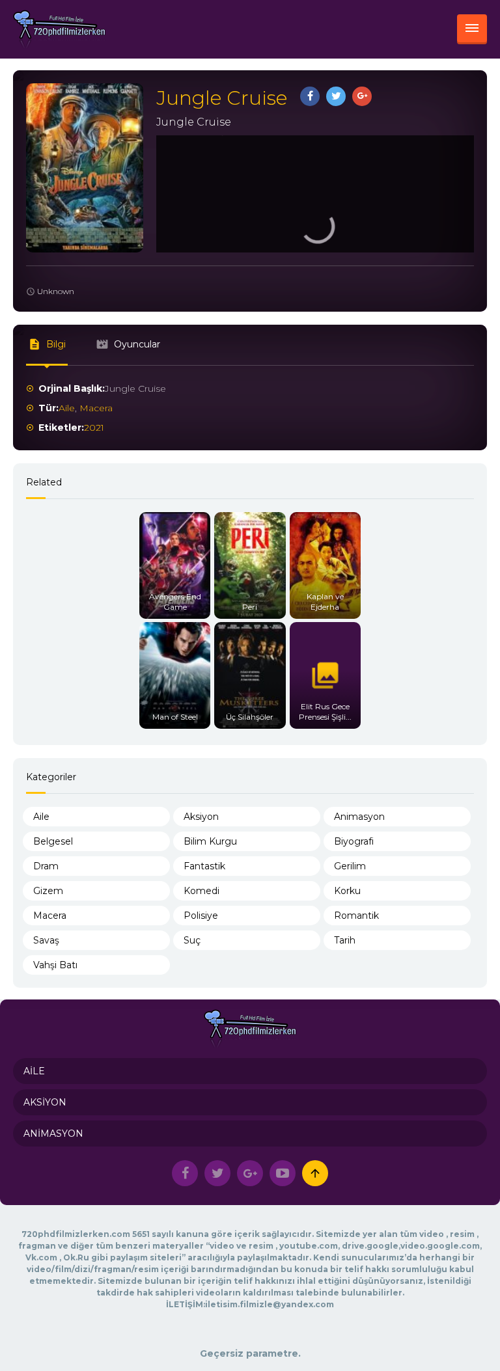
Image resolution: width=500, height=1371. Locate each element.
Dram (46, 866)
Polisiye (201, 915)
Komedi (201, 891)
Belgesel (53, 841)
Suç (192, 940)
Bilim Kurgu (210, 841)
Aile (67, 408)
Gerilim (350, 866)
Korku (347, 891)
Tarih (344, 940)
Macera (96, 408)
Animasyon (359, 816)
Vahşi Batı (55, 965)
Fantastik (204, 866)
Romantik (356, 915)
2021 (94, 427)
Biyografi (354, 841)
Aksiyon (201, 816)
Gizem (48, 891)
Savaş (46, 940)
